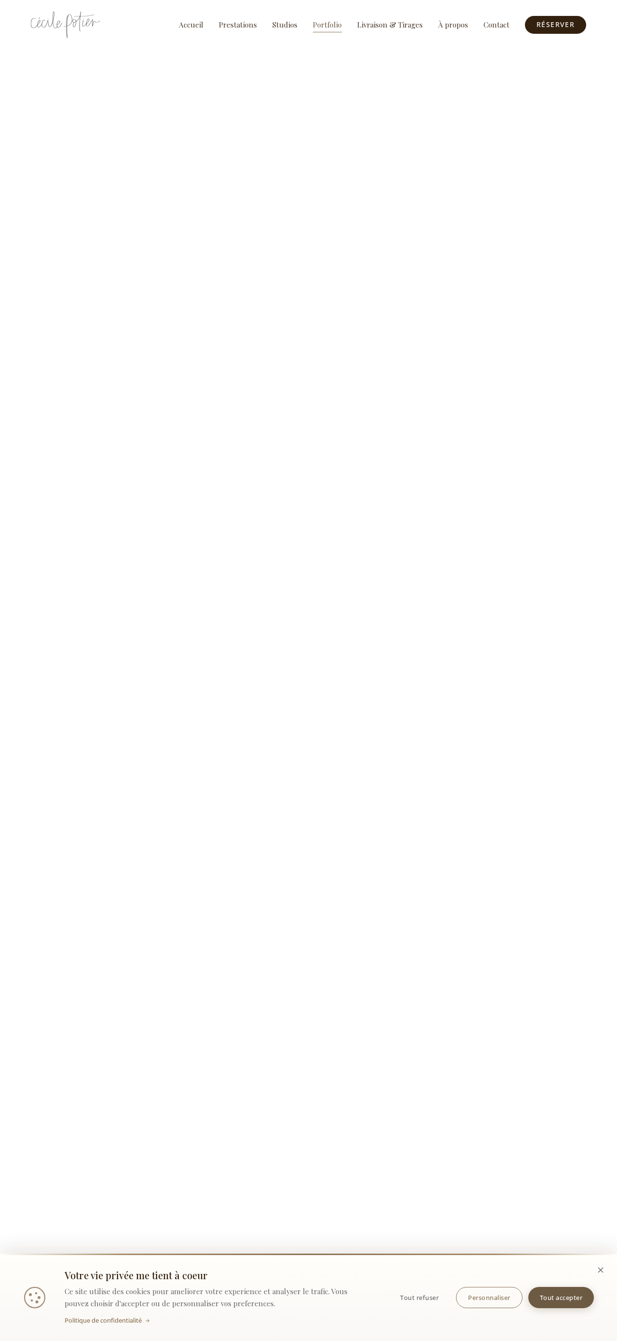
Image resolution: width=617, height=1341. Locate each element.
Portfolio (327, 24)
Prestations (238, 24)
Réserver (556, 24)
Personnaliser (489, 1297)
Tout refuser (419, 1297)
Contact (496, 24)
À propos (453, 24)
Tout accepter (561, 1297)
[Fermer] (600, 1270)
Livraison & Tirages (390, 24)
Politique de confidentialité (103, 1320)
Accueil (191, 24)
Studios (284, 24)
